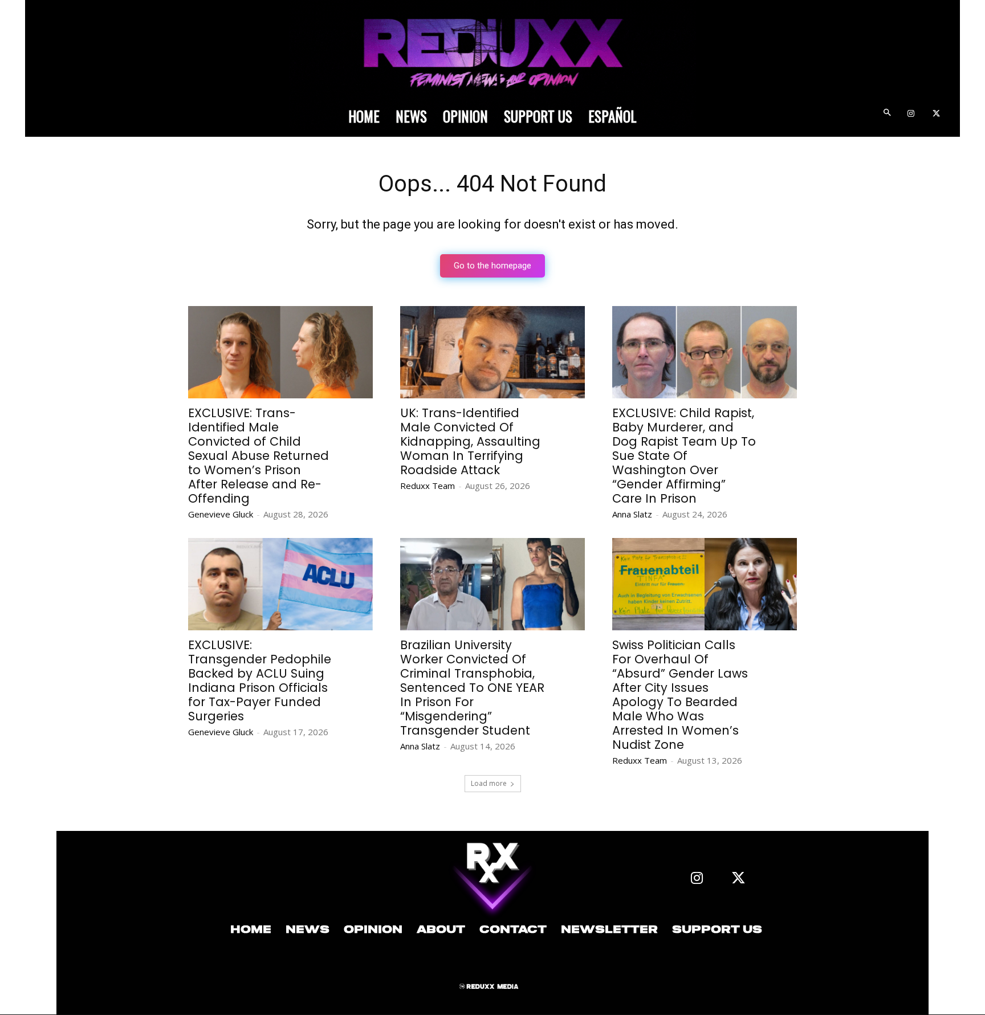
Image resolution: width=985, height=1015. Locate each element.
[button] (887, 114)
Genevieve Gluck (220, 514)
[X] (936, 114)
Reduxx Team (427, 485)
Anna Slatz (632, 514)
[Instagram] (911, 114)
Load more (489, 783)
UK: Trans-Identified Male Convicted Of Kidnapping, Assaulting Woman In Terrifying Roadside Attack (470, 441)
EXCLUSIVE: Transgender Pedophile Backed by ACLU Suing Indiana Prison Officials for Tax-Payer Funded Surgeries (259, 680)
